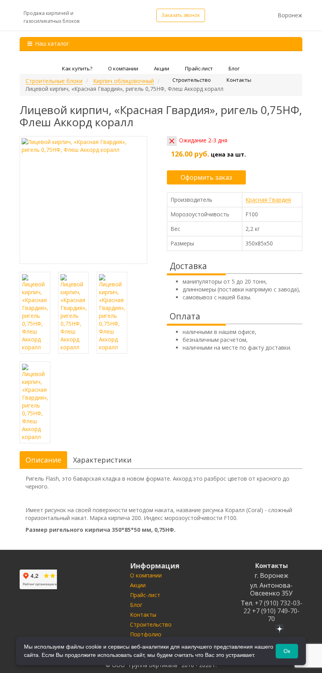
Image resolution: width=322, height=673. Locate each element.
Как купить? (77, 68)
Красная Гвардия (268, 199)
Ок (287, 651)
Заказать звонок (180, 15)
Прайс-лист (199, 68)
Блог (234, 68)
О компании (123, 68)
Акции (161, 68)
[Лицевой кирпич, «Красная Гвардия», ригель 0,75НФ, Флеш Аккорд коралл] (83, 200)
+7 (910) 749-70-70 (276, 615)
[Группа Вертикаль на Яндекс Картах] (38, 579)
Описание (43, 460)
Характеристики (102, 460)
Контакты (239, 79)
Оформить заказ (206, 177)
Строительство (191, 79)
